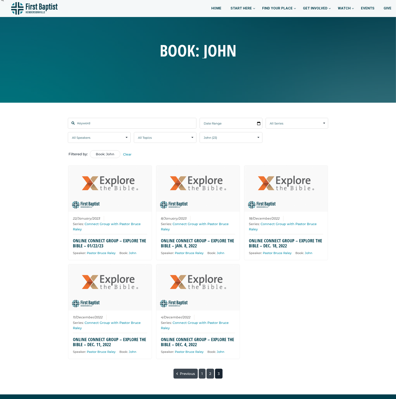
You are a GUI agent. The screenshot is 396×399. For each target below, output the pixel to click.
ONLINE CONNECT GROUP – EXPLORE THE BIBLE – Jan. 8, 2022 (197, 243)
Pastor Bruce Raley (101, 253)
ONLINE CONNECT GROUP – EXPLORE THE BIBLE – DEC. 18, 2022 (285, 243)
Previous (187, 373)
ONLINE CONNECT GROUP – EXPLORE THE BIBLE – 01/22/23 (109, 243)
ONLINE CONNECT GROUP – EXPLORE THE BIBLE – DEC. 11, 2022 (109, 342)
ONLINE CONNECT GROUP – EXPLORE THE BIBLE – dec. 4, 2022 (197, 342)
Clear (127, 154)
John (132, 253)
